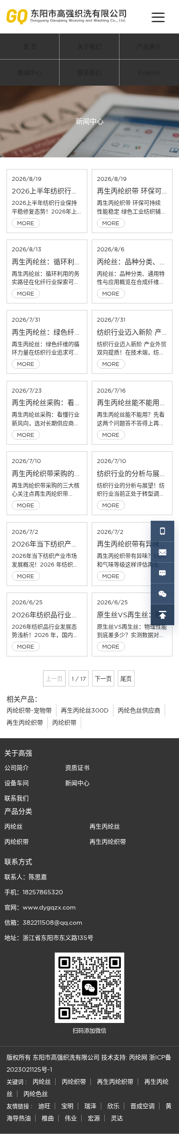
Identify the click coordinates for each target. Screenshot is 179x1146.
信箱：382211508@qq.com (43, 922)
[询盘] (162, 573)
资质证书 (77, 767)
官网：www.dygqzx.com (40, 907)
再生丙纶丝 (105, 826)
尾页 (126, 679)
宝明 (67, 1106)
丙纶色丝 (35, 1093)
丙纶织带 (64, 722)
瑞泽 (90, 1106)
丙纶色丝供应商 (139, 710)
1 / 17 (79, 679)
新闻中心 (30, 72)
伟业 (71, 1118)
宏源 (94, 1118)
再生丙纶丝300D (85, 710)
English (149, 72)
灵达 (117, 1118)
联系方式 (18, 862)
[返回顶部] (162, 614)
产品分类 (18, 811)
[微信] (162, 593)
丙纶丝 (13, 826)
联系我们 (89, 72)
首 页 (30, 46)
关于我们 (89, 46)
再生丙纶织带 (25, 722)
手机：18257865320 (33, 892)
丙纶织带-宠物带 (29, 710)
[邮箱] (162, 552)
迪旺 (44, 1106)
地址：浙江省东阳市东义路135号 (48, 937)
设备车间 (16, 783)
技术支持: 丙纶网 (124, 1057)
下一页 (103, 679)
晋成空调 (142, 1106)
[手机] (162, 531)
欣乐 (113, 1106)
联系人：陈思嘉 (25, 876)
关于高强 (18, 753)
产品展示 (149, 46)
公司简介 (16, 767)
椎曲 (48, 1118)
